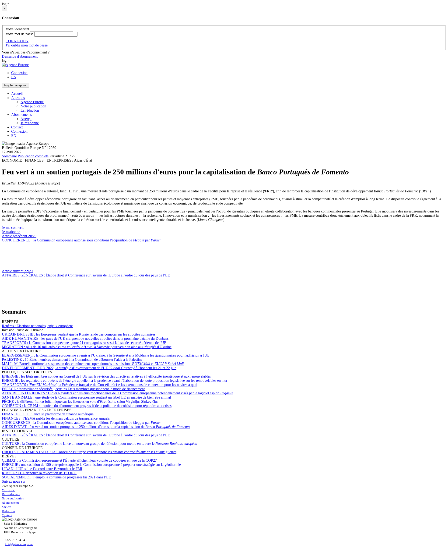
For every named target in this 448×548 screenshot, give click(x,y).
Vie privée (8, 490)
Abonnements (10, 502)
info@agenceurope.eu (19, 544)
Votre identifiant (17, 29)
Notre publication (33, 106)
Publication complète (33, 156)
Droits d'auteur (11, 494)
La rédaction (30, 110)
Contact (17, 127)
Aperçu (26, 119)
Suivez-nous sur (13, 481)
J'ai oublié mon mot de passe (27, 45)
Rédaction (8, 511)
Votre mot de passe (19, 34)
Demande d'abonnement (20, 56)
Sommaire (9, 156)
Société (6, 507)
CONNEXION (17, 41)
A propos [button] (18, 98)
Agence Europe (32, 102)
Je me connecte (13, 228)
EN (13, 77)
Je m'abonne (30, 123)
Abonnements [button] (21, 115)
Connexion (19, 73)
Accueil (17, 93)
